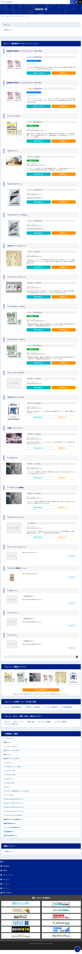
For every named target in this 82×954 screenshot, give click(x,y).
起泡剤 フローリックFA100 (11, 758)
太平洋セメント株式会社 (33, 156)
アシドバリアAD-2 (9, 684)
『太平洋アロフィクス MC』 (15, 397)
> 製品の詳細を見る (71, 555)
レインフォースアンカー (11, 746)
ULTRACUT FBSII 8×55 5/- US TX (13, 811)
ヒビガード (7, 787)
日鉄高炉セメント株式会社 (34, 434)
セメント (7, 25)
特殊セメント (8, 30)
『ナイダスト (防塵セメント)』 (16, 568)
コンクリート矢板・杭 (11, 724)
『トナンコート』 (12, 613)
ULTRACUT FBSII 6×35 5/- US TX (13, 807)
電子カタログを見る (39, 73)
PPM (48, 684)
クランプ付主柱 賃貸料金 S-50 (12, 827)
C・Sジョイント (8, 738)
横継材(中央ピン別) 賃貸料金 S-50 (13, 819)
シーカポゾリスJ (8, 779)
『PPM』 (24, 51)
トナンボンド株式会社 (50, 707)
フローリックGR (8, 795)
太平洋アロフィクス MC (74, 684)
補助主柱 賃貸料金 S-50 (10, 835)
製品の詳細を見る (38, 141)
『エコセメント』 (12, 151)
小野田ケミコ (9, 851)
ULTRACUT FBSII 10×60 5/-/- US (13, 799)
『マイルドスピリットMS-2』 (16, 339)
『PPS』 (24, 83)
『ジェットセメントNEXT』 (15, 372)
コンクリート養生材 (60, 721)
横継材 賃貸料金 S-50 (10, 823)
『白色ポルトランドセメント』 (16, 246)
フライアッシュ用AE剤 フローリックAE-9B (16, 791)
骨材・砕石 (31, 721)
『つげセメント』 (12, 590)
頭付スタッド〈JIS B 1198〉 (12, 750)
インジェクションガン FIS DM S (13, 815)
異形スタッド (7, 754)
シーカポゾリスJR (9, 783)
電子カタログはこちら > (34, 60)
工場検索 (4, 870)
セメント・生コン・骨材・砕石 (17, 16)
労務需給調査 (5, 866)
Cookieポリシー (6, 879)
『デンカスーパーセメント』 (15, 517)
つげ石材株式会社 (67, 707)
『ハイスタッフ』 (12, 458)
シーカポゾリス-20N (9, 770)
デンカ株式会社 (31, 523)
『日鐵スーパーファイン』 (15, 428)
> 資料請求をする (72, 557)
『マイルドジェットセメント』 (16, 277)
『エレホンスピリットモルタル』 (17, 215)
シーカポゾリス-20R (9, 774)
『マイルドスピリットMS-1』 (16, 306)
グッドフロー (7, 762)
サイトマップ (5, 888)
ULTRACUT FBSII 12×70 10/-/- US (13, 803)
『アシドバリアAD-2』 (13, 116)
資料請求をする (64, 73)
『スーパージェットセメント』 (16, 547)
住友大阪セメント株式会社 (34, 283)
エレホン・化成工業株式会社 (34, 57)
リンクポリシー (6, 884)
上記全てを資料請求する (41, 689)
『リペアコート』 (12, 635)
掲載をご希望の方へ (7, 892)
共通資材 (7, 16)
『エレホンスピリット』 (14, 184)
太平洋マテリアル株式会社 (34, 403)
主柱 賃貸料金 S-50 (9, 831)
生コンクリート (18, 721)
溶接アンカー (7, 742)
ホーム (2, 16)
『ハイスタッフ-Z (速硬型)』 (15, 487)
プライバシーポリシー (8, 875)
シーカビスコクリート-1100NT (12, 766)
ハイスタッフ (35, 684)
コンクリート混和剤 (44, 721)
